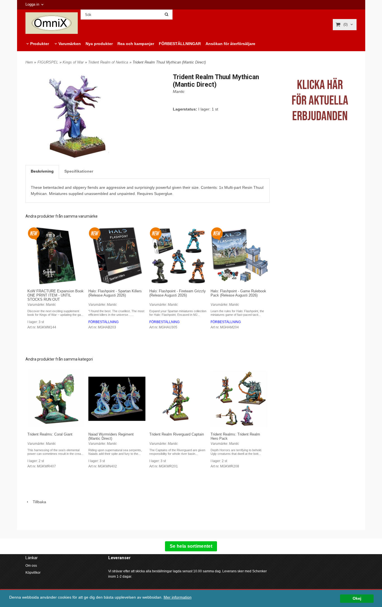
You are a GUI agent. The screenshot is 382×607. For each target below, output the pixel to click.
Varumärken (69, 43)
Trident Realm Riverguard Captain (176, 434)
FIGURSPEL (47, 62)
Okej (357, 598)
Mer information (178, 597)
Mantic (179, 91)
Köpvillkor (33, 573)
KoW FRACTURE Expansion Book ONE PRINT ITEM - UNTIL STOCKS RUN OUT (55, 295)
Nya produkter (99, 43)
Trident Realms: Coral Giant (49, 434)
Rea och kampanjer (135, 43)
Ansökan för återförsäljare (230, 43)
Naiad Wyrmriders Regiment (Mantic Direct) (111, 436)
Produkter (39, 43)
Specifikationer (78, 171)
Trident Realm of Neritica (108, 62)
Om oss (31, 566)
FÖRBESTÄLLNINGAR (180, 43)
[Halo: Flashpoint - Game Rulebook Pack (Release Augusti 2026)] (217, 233)
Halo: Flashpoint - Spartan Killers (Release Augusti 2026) (115, 293)
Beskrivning (42, 171)
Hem (29, 62)
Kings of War (73, 62)
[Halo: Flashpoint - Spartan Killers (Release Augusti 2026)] (94, 233)
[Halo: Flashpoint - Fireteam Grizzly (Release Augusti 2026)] (155, 233)
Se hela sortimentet (191, 546)
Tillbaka (37, 502)
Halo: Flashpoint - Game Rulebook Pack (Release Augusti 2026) (238, 293)
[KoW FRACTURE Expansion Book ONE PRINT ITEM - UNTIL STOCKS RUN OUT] (33, 233)
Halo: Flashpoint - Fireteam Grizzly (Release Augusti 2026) (177, 293)
